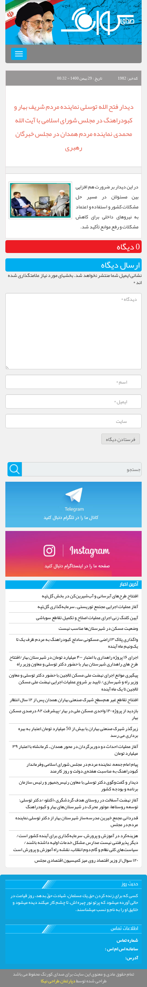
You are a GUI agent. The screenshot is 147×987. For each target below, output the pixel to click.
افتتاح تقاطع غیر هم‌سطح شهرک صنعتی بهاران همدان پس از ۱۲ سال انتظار (74, 699)
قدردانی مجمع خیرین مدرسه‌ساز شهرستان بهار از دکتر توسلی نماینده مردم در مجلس (76, 821)
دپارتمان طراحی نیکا (58, 981)
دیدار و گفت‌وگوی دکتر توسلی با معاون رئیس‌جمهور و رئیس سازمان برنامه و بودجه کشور (78, 786)
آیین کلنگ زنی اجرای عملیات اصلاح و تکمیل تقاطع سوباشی (87, 617)
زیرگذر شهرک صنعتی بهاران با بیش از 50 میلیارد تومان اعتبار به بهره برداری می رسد (78, 732)
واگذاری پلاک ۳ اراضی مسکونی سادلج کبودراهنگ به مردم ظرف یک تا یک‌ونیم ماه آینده (77, 643)
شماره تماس (127, 940)
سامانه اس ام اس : (121, 949)
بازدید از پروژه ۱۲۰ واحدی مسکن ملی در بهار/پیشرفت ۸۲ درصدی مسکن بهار (73, 714)
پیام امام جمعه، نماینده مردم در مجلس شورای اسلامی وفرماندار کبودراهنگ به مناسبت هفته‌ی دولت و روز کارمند (82, 768)
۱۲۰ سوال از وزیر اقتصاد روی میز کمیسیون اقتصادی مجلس (86, 860)
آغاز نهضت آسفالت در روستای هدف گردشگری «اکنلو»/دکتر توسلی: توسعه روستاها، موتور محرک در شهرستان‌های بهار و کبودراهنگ (78, 803)
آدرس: (131, 958)
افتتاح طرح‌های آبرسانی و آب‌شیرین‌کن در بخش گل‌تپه (90, 596)
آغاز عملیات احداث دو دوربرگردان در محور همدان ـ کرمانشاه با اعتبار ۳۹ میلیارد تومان (75, 750)
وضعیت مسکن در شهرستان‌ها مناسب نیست (98, 628)
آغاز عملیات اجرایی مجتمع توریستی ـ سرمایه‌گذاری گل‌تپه (87, 606)
